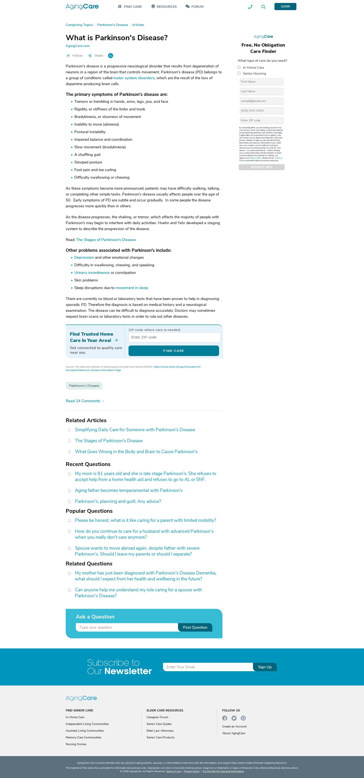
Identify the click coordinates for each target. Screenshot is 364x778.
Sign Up (265, 667)
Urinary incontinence (92, 272)
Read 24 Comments (83, 400)
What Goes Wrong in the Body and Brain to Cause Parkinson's (136, 452)
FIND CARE (173, 351)
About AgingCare (233, 733)
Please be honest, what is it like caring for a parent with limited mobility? (145, 520)
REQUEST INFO (261, 167)
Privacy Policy (255, 158)
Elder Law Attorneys (160, 731)
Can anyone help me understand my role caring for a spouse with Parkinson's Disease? (138, 593)
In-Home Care (253, 67)
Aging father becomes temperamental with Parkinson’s (129, 490)
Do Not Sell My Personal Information (223, 771)
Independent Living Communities (87, 724)
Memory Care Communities (83, 737)
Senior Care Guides (159, 724)
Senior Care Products (161, 737)
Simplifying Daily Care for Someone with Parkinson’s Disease (135, 430)
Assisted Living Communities (85, 731)
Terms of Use (173, 771)
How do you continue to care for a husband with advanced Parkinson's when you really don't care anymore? (144, 534)
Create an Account (234, 726)
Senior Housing (254, 73)
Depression (84, 257)
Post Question (195, 627)
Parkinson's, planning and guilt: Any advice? (118, 501)
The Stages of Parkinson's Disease (106, 239)
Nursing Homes (76, 744)
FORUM (197, 7)
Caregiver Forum (157, 717)
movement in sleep (132, 287)
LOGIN (285, 6)
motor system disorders (134, 77)
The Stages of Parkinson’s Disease (109, 441)
